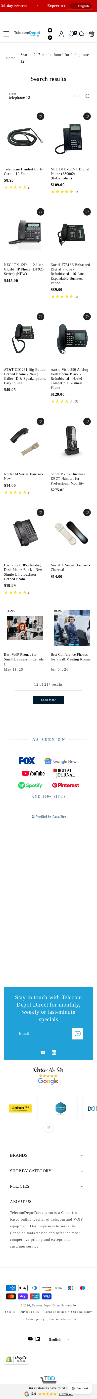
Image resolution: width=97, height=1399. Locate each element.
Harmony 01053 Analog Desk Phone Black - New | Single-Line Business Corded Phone (25, 533)
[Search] (87, 96)
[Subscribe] (77, 1033)
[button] (6, 33)
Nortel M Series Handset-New (25, 442)
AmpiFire (59, 816)
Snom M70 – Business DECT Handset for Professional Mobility (72, 442)
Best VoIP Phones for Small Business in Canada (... (24, 659)
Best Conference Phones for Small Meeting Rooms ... (71, 659)
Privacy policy (30, 1311)
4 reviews (66, 1394)
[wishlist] (40, 116)
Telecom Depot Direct (46, 1305)
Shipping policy (81, 1311)
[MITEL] (61, 1108)
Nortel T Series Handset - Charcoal (72, 533)
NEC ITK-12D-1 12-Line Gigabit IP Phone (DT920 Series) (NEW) (25, 232)
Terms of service (55, 1311)
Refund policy (35, 1319)
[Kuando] (21, 1108)
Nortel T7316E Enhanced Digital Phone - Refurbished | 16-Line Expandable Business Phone (72, 232)
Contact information (62, 1319)
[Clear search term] (76, 96)
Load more (48, 700)
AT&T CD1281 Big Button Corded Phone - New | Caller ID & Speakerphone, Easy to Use (25, 337)
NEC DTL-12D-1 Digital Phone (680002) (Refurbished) (72, 137)
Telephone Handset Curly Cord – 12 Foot (25, 137)
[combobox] (48, 96)
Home (11, 58)
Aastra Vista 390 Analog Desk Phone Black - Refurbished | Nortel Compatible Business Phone (72, 337)
